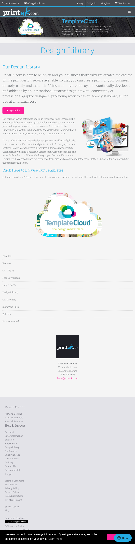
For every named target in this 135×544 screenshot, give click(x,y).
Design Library (10, 292)
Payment (9, 432)
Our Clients (8, 270)
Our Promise (9, 299)
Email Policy (11, 484)
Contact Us (10, 466)
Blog (7, 510)
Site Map (9, 439)
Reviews (6, 263)
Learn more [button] (55, 538)
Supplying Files (10, 306)
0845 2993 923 (12, 3)
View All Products (14, 417)
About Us (7, 256)
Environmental (10, 321)
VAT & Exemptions (14, 495)
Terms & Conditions (14, 480)
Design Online (13, 110)
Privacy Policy (12, 488)
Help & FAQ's (9, 285)
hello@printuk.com (35, 3)
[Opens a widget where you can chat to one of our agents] (123, 538)
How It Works (11, 458)
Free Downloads (11, 277)
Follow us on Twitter (15, 526)
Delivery (6, 314)
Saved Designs (12, 506)
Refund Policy (12, 492)
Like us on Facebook (15, 517)
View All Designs (13, 413)
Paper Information (14, 435)
